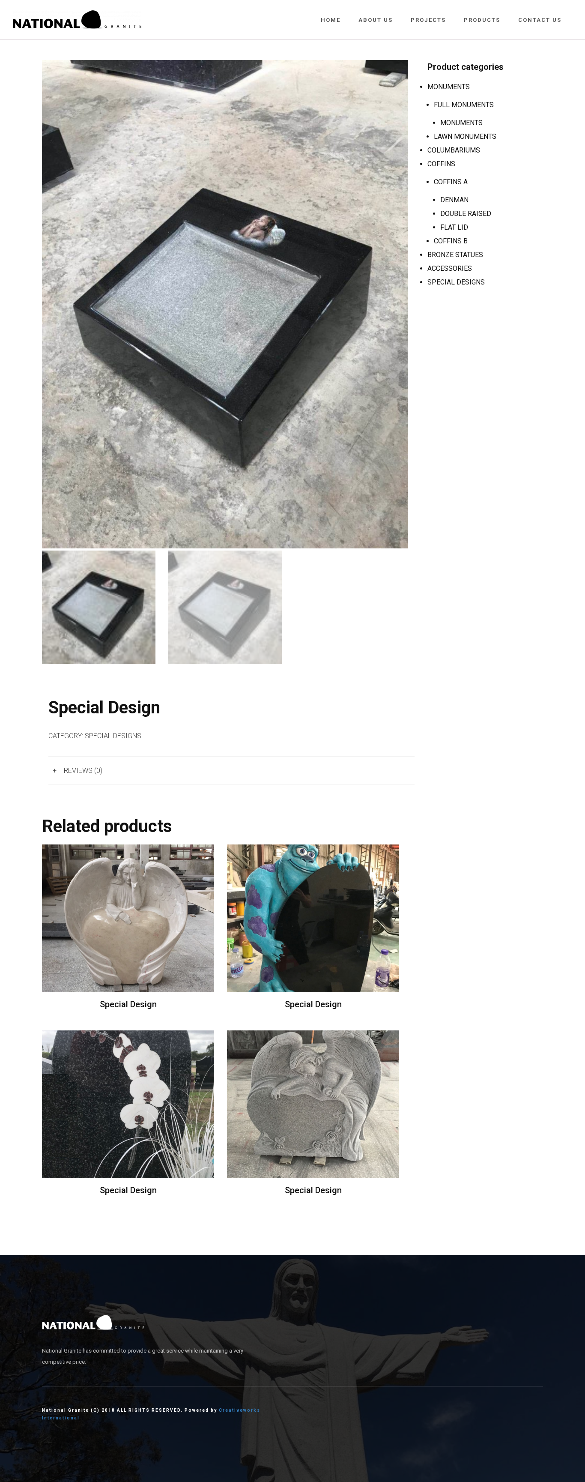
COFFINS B (451, 241)
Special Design (128, 1004)
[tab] (231, 770)
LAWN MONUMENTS (465, 136)
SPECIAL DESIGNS (113, 736)
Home (330, 20)
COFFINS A (451, 182)
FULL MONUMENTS (464, 105)
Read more (128, 918)
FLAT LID (454, 227)
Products (482, 20)
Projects (428, 20)
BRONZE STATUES (455, 255)
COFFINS (441, 164)
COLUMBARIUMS (453, 150)
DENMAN (454, 200)
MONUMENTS (448, 87)
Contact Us (539, 20)
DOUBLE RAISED (465, 214)
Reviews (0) (83, 770)
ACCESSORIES (449, 268)
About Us (375, 20)
